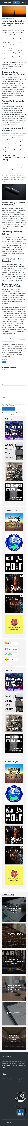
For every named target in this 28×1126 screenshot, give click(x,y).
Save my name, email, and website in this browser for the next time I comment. (14, 404)
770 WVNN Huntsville (13, 1083)
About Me (16, 2)
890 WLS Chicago (6, 1079)
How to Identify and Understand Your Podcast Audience (14, 935)
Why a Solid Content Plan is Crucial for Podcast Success (14, 908)
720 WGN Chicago (16, 1079)
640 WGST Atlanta (14, 1081)
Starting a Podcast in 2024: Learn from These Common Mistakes (14, 987)
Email (3, 391)
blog (3, 361)
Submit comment (8, 409)
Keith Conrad (6, 28)
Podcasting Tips (10, 18)
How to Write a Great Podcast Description (14, 1013)
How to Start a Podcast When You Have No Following (14, 1037)
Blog (4, 18)
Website (3, 397)
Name (3, 384)
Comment (4, 369)
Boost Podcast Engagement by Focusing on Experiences (14, 961)
